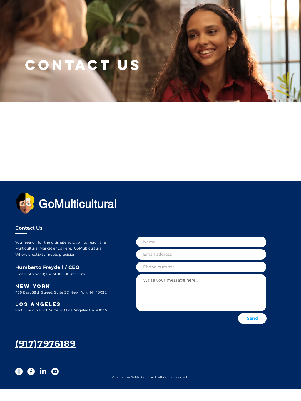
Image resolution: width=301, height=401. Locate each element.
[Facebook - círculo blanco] (31, 371)
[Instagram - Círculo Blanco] (19, 371)
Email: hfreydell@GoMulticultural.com (50, 274)
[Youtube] (55, 371)
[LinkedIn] (43, 371)
